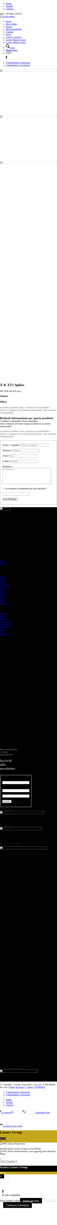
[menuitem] (31, 3)
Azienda (4, 603)
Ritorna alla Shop (31, 1200)
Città (5, 456)
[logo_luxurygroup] (7, 16)
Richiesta (7, 466)
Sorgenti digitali (4, 614)
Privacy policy (3, 562)
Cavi (2, 632)
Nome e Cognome (11, 445)
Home (3, 577)
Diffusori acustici (4, 627)
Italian (9, 3)
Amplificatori (6, 624)
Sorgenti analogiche (5, 620)
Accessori (4, 634)
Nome (6, 779)
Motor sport (3, 599)
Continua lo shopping (17, 1205)
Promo (3, 579)
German (9, 9)
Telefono (7, 450)
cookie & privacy (17, 1087)
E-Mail (6, 461)
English (9, 6)
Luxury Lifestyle (4, 594)
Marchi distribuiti (4, 583)
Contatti (3, 587)
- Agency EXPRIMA (35, 1087)
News (2, 590)
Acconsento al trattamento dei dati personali (26, 488)
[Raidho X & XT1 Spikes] (28, 71)
